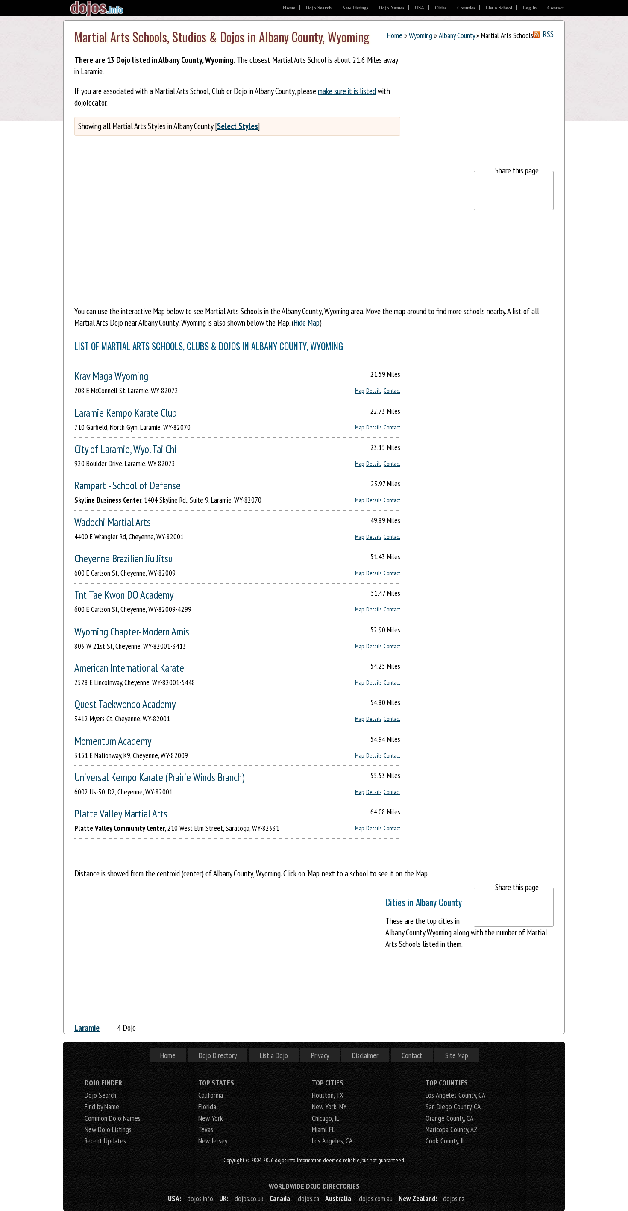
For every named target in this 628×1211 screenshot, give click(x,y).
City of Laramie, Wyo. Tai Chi (125, 449)
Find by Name (102, 1106)
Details (373, 390)
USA (419, 7)
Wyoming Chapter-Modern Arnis (131, 631)
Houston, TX (327, 1095)
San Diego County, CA (453, 1106)
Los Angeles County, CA (455, 1095)
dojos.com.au (376, 1198)
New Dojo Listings (108, 1129)
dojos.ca (308, 1198)
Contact (555, 7)
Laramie (87, 1027)
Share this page (517, 170)
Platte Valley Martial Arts (120, 813)
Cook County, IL (445, 1141)
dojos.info (200, 1198)
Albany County (457, 35)
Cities (440, 7)
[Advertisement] (490, 106)
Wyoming (420, 35)
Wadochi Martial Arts (112, 522)
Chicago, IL (325, 1118)
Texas (205, 1129)
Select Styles (237, 126)
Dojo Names (391, 7)
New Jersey (212, 1141)
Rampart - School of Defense (127, 485)
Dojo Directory (218, 1055)
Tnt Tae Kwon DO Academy (123, 595)
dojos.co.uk (249, 1198)
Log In (530, 7)
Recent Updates (105, 1141)
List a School (499, 7)
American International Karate (129, 668)
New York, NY (329, 1106)
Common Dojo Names (113, 1118)
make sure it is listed (347, 90)
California (210, 1095)
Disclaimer (365, 1055)
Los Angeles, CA (332, 1141)
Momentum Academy (112, 741)
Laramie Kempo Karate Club (125, 413)
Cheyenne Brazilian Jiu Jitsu (123, 558)
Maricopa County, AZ (452, 1129)
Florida (207, 1106)
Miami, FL (323, 1129)
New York (210, 1118)
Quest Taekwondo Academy (125, 704)
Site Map (456, 1055)
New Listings (355, 7)
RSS (548, 34)
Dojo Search (319, 7)
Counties (466, 7)
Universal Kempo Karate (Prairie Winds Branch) (159, 777)
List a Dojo (274, 1055)
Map (359, 390)
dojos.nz (454, 1198)
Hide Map (306, 322)
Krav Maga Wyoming (111, 376)
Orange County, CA (449, 1118)
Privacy (320, 1055)
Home (289, 7)
